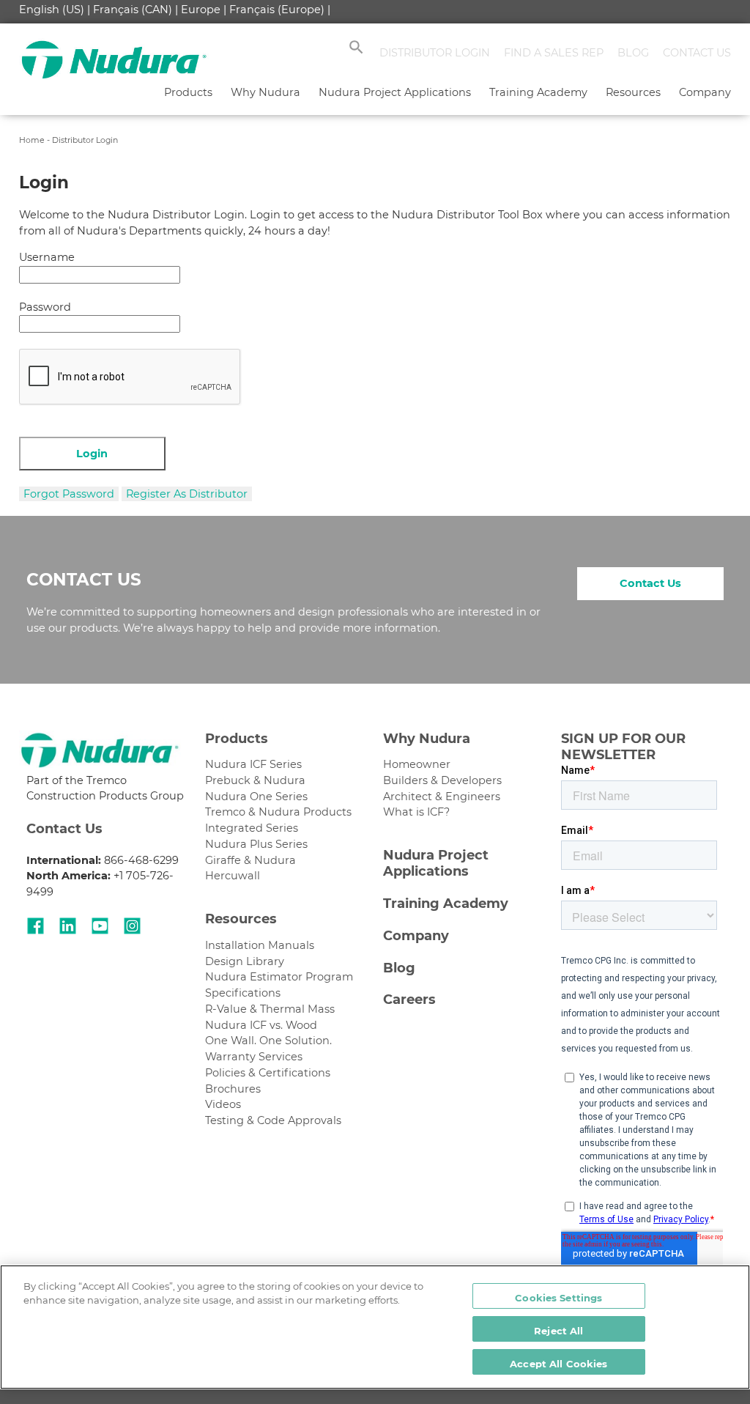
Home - (35, 140)
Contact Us (650, 583)
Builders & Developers (442, 780)
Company (705, 92)
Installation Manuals (259, 945)
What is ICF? (416, 812)
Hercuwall (232, 875)
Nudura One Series (256, 796)
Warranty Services (253, 1056)
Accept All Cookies (558, 1364)
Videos (223, 1104)
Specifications (243, 993)
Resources (633, 92)
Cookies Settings (558, 1298)
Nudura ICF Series (253, 764)
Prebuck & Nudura (255, 780)
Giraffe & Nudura (250, 860)
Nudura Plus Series (256, 844)
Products (188, 92)
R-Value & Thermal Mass (270, 1009)
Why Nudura (265, 92)
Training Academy (538, 92)
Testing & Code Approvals (273, 1120)
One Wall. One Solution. (268, 1040)
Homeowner (416, 764)
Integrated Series (251, 828)
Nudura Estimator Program (279, 976)
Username (47, 257)
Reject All (558, 1331)
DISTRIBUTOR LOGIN (434, 52)
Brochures (233, 1089)
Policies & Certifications (267, 1072)
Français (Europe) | (279, 9)
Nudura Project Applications (395, 92)
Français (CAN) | (135, 9)
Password (45, 307)
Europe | (203, 9)
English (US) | (54, 9)
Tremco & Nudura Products (278, 812)
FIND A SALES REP (554, 52)
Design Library (244, 961)
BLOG (633, 52)
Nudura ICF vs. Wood (261, 1025)
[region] (375, 1327)
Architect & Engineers (441, 796)
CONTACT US (697, 52)
